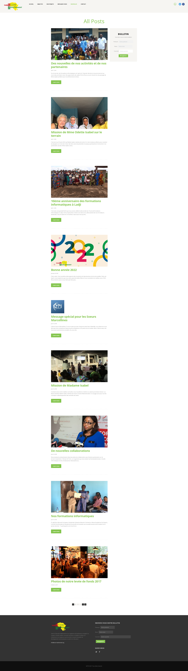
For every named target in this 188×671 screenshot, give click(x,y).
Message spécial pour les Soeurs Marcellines (73, 318)
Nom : (116, 46)
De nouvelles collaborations (70, 451)
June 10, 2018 (54, 323)
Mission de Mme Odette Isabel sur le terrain (76, 134)
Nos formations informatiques (72, 516)
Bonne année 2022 (64, 270)
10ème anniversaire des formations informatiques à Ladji (76, 202)
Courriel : (116, 51)
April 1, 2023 (53, 70)
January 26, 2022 (54, 273)
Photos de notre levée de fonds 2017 (76, 581)
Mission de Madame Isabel (69, 385)
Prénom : (116, 42)
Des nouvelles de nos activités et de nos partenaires (78, 65)
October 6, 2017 (54, 585)
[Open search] (175, 4)
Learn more (56, 82)
